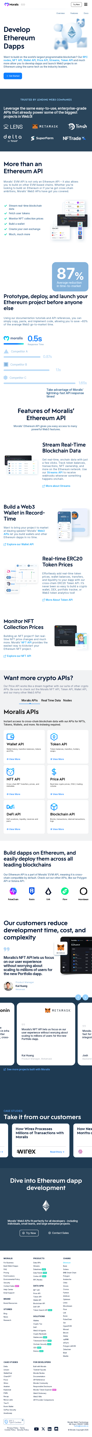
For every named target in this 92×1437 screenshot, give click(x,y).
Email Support (9, 1293)
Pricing (6, 1273)
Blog (5, 1314)
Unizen (6, 1370)
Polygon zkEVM (69, 1346)
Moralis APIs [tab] (29, 700)
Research (7, 1320)
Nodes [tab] (67, 700)
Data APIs (37, 1263)
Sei (64, 1323)
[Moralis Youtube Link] (36, 1429)
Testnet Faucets (39, 1370)
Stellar (65, 1336)
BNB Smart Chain (69, 1273)
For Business (9, 1263)
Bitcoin (65, 1333)
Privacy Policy (12, 1428)
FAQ (5, 1269)
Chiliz (65, 1283)
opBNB (66, 1339)
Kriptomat (7, 1390)
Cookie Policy (10, 1430)
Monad (66, 1329)
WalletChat (8, 1373)
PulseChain (67, 1319)
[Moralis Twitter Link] (43, 1429)
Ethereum (67, 1263)
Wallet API (29, 60)
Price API (42, 60)
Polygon (66, 1276)
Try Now (76, 4)
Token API (67, 60)
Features (74, 13)
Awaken (7, 1386)
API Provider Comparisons (43, 1400)
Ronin (65, 1316)
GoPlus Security (10, 1410)
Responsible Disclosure (42, 1386)
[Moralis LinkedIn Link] (50, 1429)
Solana (66, 1269)
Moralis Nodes (39, 1373)
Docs (86, 13)
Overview (60, 13)
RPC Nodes (37, 1280)
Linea (65, 1303)
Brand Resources (10, 1303)
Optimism (66, 1299)
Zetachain (67, 1349)
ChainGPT (8, 1376)
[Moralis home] (12, 4)
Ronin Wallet (8, 1406)
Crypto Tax (37, 1324)
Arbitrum (66, 1296)
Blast (65, 1353)
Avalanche (67, 1279)
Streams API (55, 472)
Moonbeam (67, 1306)
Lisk (64, 1313)
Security (7, 1283)
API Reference (39, 1380)
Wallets (36, 1321)
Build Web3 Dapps (11, 1266)
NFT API (17, 60)
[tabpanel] (46, 771)
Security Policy (23, 1430)
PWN (6, 1393)
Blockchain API (39, 1303)
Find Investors (9, 1276)
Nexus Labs (8, 1400)
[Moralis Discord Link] (56, 1429)
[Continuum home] (23, 4)
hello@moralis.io (81, 1426)
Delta (6, 1366)
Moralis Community (40, 1383)
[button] (78, 997)
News (6, 1317)
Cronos (66, 1289)
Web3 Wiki (37, 1397)
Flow (65, 1309)
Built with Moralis (39, 1366)
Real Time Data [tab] (51, 700)
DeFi (35, 1327)
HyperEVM (67, 1326)
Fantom (66, 1293)
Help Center (8, 1289)
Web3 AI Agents (39, 1331)
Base (65, 1266)
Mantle (65, 1356)
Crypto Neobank (39, 1334)
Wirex (6, 1383)
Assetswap (8, 1413)
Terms (22, 1428)
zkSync (66, 1343)
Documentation (39, 1376)
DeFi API (36, 1307)
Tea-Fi (6, 1403)
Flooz (6, 1380)
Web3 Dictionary (39, 1393)
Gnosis (65, 1286)
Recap (6, 1396)
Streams (54, 60)
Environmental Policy (12, 1279)
